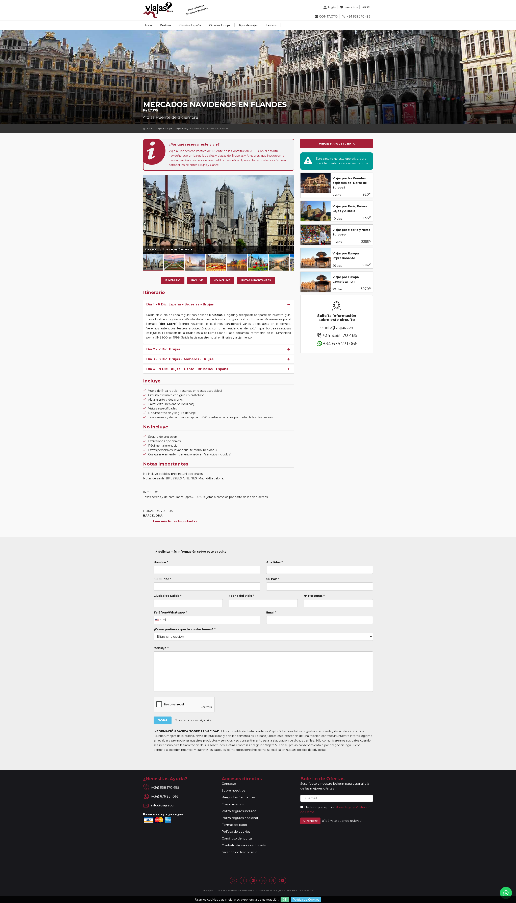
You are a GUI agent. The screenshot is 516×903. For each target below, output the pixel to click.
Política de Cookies (306, 899)
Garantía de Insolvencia (239, 852)
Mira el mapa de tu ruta (337, 143)
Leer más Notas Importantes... (176, 521)
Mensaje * (161, 648)
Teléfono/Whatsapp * (170, 612)
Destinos (165, 25)
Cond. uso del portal (237, 838)
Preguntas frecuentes (238, 797)
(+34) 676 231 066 (164, 796)
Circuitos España (190, 25)
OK (285, 899)
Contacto (229, 783)
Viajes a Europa (164, 128)
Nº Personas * (314, 596)
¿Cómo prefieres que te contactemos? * (184, 629)
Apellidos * (274, 562)
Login (331, 7)
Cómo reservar (233, 804)
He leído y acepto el (319, 807)
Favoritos (351, 7)
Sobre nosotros (233, 790)
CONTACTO (327, 16)
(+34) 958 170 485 (165, 787)
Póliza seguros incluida (239, 811)
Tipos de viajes (248, 25)
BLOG (366, 7)
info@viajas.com (340, 327)
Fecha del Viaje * (241, 596)
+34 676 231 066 (340, 343)
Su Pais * (272, 579)
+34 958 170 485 (358, 16)
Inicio (148, 25)
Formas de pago (234, 825)
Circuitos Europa (219, 25)
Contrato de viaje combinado (244, 845)
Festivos (271, 25)
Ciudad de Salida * (167, 596)
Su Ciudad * (162, 579)
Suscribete (310, 821)
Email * (271, 612)
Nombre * (161, 562)
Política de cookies (236, 831)
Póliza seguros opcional (240, 818)
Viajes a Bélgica (183, 128)
